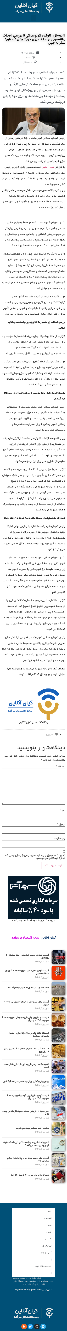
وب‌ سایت (59, 838)
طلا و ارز (48, 1239)
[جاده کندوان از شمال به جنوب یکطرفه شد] (58, 994)
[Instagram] (37, 1326)
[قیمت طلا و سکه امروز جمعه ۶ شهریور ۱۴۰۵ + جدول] (58, 1010)
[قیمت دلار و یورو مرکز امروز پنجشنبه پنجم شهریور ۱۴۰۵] (58, 1166)
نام (62, 810)
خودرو (49, 1232)
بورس (49, 1225)
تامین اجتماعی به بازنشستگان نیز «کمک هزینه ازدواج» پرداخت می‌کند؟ (26, 1143)
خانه (50, 1211)
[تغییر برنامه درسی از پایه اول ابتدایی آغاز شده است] (58, 1072)
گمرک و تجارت (46, 1252)
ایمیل (61, 824)
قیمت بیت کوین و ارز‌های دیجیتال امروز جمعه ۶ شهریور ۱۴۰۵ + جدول (25, 1018)
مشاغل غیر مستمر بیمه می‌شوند (32, 1128)
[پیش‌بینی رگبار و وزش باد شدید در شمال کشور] (58, 1088)
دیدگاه (60, 766)
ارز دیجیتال (47, 1245)
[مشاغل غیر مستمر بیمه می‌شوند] (58, 1135)
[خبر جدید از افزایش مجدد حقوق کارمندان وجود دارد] (58, 1119)
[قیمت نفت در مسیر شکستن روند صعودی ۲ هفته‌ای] (58, 963)
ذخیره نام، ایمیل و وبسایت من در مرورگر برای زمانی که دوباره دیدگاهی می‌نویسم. (35, 856)
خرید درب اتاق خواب (43, 1266)
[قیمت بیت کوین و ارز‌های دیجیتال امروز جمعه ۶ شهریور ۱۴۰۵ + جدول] (58, 1025)
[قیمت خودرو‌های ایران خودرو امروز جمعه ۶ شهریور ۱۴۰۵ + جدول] (58, 1103)
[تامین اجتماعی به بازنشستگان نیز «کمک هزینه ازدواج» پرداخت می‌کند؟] (58, 1150)
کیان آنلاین (48, 166)
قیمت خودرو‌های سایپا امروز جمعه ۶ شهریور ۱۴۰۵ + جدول (27, 972)
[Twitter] (30, 1326)
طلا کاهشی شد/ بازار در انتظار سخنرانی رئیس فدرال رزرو (26, 1050)
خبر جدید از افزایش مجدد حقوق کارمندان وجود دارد (25, 1112)
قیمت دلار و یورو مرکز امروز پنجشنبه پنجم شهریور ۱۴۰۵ (28, 1159)
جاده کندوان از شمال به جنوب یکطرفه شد (28, 988)
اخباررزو (49, 735)
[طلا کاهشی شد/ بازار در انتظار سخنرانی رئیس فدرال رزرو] (58, 1057)
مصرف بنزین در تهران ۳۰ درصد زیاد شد (30, 1175)
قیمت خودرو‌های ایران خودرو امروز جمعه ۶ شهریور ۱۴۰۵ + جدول (28, 1096)
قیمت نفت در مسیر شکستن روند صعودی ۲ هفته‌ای (27, 956)
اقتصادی (48, 1218)
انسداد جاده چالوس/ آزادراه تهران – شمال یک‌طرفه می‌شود (28, 1034)
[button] (33, 18)
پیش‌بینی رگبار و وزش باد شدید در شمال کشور (26, 1081)
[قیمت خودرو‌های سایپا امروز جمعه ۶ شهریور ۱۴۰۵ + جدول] (58, 978)
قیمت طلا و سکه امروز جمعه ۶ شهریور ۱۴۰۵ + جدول (26, 1003)
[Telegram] (43, 1326)
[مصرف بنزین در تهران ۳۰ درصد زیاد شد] (58, 1181)
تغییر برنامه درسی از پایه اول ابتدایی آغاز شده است (26, 1065)
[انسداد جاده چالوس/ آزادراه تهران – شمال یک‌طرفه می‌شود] (58, 1041)
